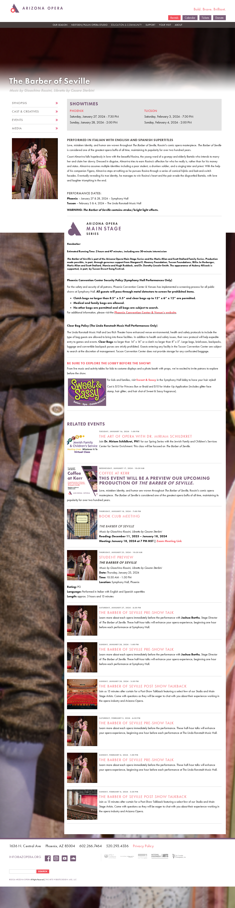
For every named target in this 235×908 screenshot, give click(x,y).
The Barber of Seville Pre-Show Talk (136, 612)
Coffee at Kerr (114, 473)
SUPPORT (151, 24)
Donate (219, 18)
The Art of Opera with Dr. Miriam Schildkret (145, 436)
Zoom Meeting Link (169, 541)
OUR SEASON (60, 24)
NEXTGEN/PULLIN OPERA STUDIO (89, 24)
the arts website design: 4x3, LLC (61, 879)
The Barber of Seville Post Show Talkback (143, 686)
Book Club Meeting (119, 516)
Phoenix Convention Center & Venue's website (145, 312)
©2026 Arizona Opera (19, 879)
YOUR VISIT (165, 24)
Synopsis (19, 103)
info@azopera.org (25, 857)
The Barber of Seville (49, 81)
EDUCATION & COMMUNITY (126, 24)
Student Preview (116, 557)
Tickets (205, 18)
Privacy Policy (143, 846)
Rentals (174, 18)
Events (17, 119)
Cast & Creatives (25, 111)
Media (17, 128)
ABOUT (178, 24)
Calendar (190, 18)
